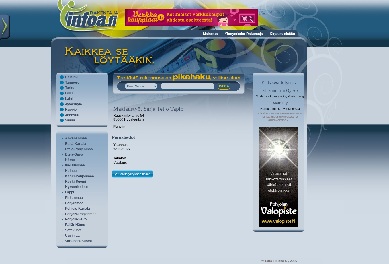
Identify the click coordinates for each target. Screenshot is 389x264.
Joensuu (72, 115)
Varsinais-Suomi (78, 241)
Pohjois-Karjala (77, 209)
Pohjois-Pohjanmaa (81, 214)
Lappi (69, 192)
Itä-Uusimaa (75, 165)
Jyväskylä (73, 104)
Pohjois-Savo (76, 219)
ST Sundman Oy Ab (280, 90)
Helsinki (71, 77)
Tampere (72, 82)
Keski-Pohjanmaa (79, 176)
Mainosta (210, 34)
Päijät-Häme (75, 225)
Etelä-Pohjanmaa (79, 149)
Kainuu (71, 171)
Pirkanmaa (74, 198)
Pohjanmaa (74, 203)
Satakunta (73, 230)
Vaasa (70, 120)
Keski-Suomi (75, 181)
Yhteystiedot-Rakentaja (244, 34)
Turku (69, 88)
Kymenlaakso (76, 187)
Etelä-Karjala (75, 144)
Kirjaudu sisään (282, 34)
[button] (132, 174)
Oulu (69, 93)
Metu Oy (280, 103)
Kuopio (71, 110)
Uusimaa (72, 236)
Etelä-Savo (74, 154)
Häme (70, 160)
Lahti (69, 99)
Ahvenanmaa (76, 138)
